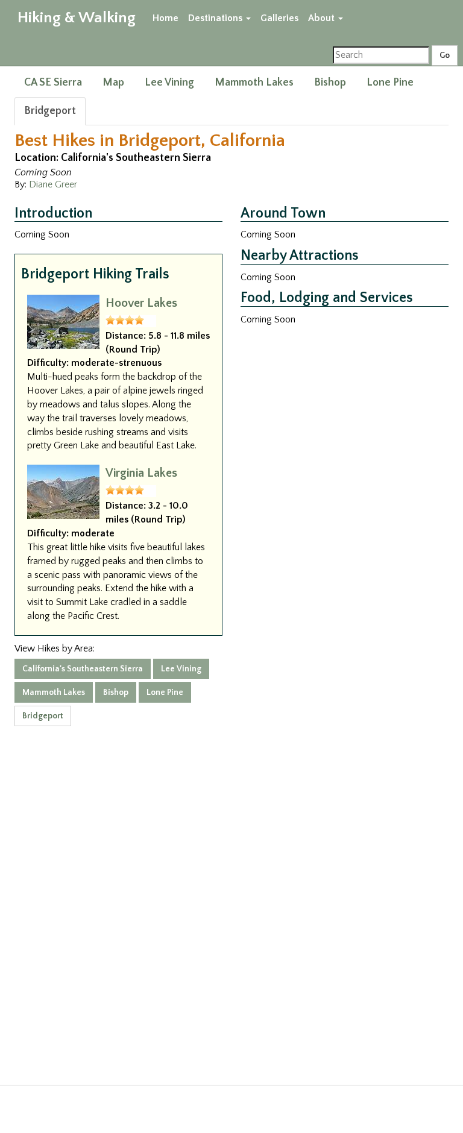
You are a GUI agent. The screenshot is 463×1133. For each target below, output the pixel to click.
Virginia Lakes (141, 473)
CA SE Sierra (53, 83)
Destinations (216, 18)
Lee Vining (169, 83)
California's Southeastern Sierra (82, 669)
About (322, 18)
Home (165, 18)
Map (113, 83)
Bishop (330, 83)
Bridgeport (50, 111)
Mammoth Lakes (254, 83)
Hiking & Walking (76, 18)
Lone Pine (390, 83)
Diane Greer (53, 184)
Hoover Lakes (141, 303)
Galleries (279, 18)
